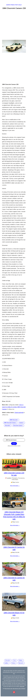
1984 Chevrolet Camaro (10, 422)
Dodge (20, 660)
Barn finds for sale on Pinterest (19, 688)
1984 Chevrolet (13, 419)
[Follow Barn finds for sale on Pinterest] (14, 692)
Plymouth (20, 663)
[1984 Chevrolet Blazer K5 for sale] (14, 610)
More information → (15, 485)
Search (14, 443)
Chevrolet (7, 425)
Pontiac (13, 663)
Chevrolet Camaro (17, 425)
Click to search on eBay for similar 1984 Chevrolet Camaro (14, 407)
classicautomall (18, 412)
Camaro (21, 422)
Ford (14, 660)
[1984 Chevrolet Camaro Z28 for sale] (14, 470)
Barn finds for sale (14, 5)
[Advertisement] (14, 25)
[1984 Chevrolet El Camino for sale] (14, 545)
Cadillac (6, 663)
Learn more (22, 686)
